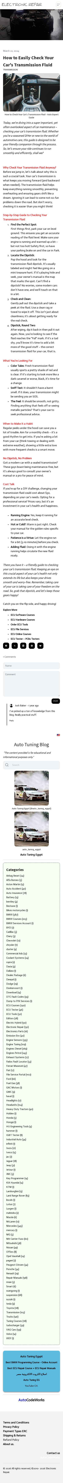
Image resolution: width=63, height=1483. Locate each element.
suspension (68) (14, 1295)
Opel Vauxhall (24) (15, 1256)
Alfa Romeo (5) (14, 880)
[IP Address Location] (58, 734)
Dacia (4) (10, 966)
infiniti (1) (10, 1143)
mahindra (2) (12, 1212)
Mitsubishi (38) (13, 1243)
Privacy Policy (11, 1426)
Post (55, 701)
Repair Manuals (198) (16, 1277)
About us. (8, 1444)
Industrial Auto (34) (16, 1139)
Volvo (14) (11, 1333)
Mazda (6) (11, 1217)
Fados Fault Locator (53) (18, 1061)
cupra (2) (10, 962)
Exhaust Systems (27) (17, 1057)
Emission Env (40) (15, 1035)
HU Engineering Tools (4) (19, 1126)
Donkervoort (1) (14, 988)
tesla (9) (10, 1303)
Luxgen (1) (11, 1208)
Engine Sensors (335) (17, 1039)
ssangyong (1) (13, 1290)
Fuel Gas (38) (13, 1083)
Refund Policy (11, 1439)
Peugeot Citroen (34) (17, 1264)
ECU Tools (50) (14, 1014)
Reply (11, 720)
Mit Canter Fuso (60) (17, 1238)
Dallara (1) (11, 970)
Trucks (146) (12, 1316)
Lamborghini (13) (14, 1191)
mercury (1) (11, 1230)
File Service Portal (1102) (18, 1074)
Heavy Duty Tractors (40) (19, 1109)
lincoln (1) (10, 1199)
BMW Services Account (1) (19, 923)
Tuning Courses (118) (16, 1320)
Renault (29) (12, 1273)
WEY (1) (10, 1338)
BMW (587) (12, 914)
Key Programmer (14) (17, 1178)
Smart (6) (11, 1286)
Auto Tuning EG (31, 1379)
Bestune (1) (12, 905)
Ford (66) (11, 1078)
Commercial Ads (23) (16, 953)
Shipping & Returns (14, 1435)
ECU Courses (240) (16, 1005)
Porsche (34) (12, 1269)
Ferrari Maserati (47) (17, 1065)
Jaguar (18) (11, 1161)
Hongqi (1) (11, 1122)
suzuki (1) (10, 1299)
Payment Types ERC (15, 1431)
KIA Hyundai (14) (14, 1182)
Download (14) (13, 992)
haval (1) (10, 1096)
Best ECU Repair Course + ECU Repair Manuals (31, 1368)
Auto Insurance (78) (16, 892)
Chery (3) (10, 936)
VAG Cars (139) (13, 1329)
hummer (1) (11, 1130)
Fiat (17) (10, 1070)
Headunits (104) (14, 1104)
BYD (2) (10, 927)
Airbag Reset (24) (15, 875)
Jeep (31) (10, 1165)
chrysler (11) (12, 944)
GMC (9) (10, 1091)
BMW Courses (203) (16, 918)
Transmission (10, 69)
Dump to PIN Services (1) (19, 1001)
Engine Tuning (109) (16, 1044)
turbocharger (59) (15, 1325)
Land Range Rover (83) (17, 1195)
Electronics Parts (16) (17, 1031)
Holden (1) (11, 1113)
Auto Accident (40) (16, 888)
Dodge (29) (12, 983)
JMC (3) (10, 1174)
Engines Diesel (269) (16, 1048)
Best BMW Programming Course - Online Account (31, 1362)
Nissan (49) (12, 1247)
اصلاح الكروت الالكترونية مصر (31, 1374)
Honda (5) (11, 1117)
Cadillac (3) (11, 931)
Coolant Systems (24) (17, 957)
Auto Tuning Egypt (31, 854)
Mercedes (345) (14, 1225)
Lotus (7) (10, 1204)
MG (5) (10, 1234)
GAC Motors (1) (14, 1087)
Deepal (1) (11, 979)
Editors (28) (12, 1018)
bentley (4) (12, 901)
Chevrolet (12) (13, 940)
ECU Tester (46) (14, 1009)
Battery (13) (12, 897)
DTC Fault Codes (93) (17, 996)
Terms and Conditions (16, 1422)
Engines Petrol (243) (16, 1052)
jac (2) (9, 1156)
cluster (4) (11, 949)
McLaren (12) (12, 1221)
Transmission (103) (15, 1312)
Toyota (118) (12, 1308)
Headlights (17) (13, 1100)
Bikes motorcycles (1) (17, 910)
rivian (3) (10, 1282)
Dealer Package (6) (16, 975)
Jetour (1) (10, 1169)
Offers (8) (11, 1251)
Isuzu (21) (11, 1148)
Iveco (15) (11, 1152)
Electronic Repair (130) (17, 1027)
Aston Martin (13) (15, 884)
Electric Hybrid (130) (16, 1022)
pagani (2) (11, 1260)
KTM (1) (10, 1186)
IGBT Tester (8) (14, 1135)
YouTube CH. (31, 1385)
